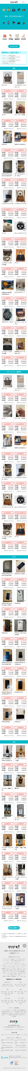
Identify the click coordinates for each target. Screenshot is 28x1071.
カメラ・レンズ (9, 962)
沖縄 (21, 1003)
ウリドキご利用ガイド (6, 1010)
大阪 (22, 991)
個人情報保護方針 (21, 1010)
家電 (16, 963)
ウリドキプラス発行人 (19, 1029)
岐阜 (9, 993)
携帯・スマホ (21, 960)
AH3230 (4, 144)
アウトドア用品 (10, 974)
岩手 (11, 984)
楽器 (15, 970)
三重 (9, 994)
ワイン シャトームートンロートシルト (7, 907)
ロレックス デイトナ (20, 233)
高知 (7, 1003)
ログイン (24, 2)
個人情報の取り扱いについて (7, 1011)
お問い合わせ (23, 1013)
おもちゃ (14, 968)
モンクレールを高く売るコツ (21, 1047)
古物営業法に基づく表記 (7, 1013)
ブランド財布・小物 (20, 959)
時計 (2, 1034)
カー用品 (4, 973)
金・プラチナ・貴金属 (14, 1034)
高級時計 (13, 959)
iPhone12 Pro (19, 692)
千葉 (17, 986)
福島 (12, 986)
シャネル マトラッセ (7, 203)
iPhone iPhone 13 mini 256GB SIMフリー (7, 175)
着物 (4, 970)
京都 (19, 991)
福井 (12, 991)
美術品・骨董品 (9, 970)
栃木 (19, 984)
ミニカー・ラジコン (20, 967)
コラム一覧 (14, 1032)
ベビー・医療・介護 (21, 976)
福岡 (15, 1000)
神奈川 (23, 986)
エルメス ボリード (20, 292)
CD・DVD (3, 965)
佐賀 (19, 1000)
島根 (5, 1000)
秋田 (6, 986)
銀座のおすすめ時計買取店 (7, 1042)
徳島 (5, 1002)
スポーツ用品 (17, 974)
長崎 (22, 1000)
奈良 (19, 993)
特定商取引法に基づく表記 (20, 1011)
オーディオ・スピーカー (8, 963)
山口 (2, 1002)
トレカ (13, 965)
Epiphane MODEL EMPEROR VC (7, 293)
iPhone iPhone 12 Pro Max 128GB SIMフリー (7, 605)
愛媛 (12, 1002)
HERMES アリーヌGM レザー (20, 352)
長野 (5, 993)
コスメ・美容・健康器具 (19, 971)
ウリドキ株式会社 (17, 1056)
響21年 (17, 788)
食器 (24, 970)
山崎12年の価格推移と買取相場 (7, 1048)
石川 (9, 991)
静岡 (12, 993)
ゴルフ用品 (19, 973)
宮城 (3, 986)
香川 (9, 1002)
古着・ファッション (21, 968)
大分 (17, 1002)
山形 (9, 986)
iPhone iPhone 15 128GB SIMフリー (7, 693)
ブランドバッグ (6, 959)
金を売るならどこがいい (7, 1045)
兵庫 (25, 991)
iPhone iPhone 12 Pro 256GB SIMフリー (7, 664)
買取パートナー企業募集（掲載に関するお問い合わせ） (13, 1014)
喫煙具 (15, 960)
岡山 (9, 1000)
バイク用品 (9, 973)
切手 (12, 971)
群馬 (22, 984)
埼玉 (25, 984)
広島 (12, 1000)
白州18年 (4, 818)
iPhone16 (17, 603)
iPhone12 (17, 722)
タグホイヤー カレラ (7, 322)
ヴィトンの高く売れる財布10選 (20, 1040)
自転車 (14, 973)
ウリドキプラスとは (9, 1029)
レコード (8, 965)
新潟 (2, 991)
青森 (7, 984)
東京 (20, 986)
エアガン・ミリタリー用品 (8, 967)
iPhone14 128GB (20, 574)
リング (4, 233)
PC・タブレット (17, 962)
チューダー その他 (20, 115)
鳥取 (2, 1000)
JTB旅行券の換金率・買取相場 (7, 1051)
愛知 (6, 994)
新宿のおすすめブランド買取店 (7, 1040)
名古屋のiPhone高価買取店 (20, 1050)
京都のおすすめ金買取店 (21, 1045)
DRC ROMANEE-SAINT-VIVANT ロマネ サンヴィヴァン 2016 (7, 761)
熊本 (25, 1000)
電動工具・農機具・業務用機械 (9, 976)
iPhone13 (5, 633)
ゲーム (19, 963)
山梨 (2, 993)
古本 (23, 963)
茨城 (15, 984)
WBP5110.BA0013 (20, 144)
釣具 (24, 973)
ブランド (6, 1034)
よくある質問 (16, 1013)
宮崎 (20, 1002)
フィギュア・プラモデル (21, 965)
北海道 (3, 984)
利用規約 (14, 1010)
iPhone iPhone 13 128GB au (20, 663)
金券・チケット (6, 971)
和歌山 (22, 993)
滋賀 (15, 991)
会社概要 (14, 1016)
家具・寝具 (19, 970)
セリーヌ (4, 85)
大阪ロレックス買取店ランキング (21, 1043)
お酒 (12, 960)
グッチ (4, 115)
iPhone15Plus (6, 722)
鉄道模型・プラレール (6, 968)
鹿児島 (23, 1002)
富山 (5, 991)
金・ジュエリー (6, 960)
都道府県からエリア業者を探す (14, 979)
